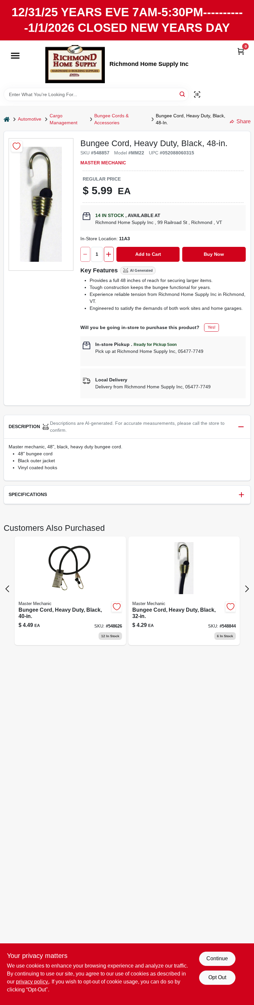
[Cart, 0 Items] (240, 51)
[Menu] (15, 55)
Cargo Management (63, 119)
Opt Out (217, 977)
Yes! (211, 327)
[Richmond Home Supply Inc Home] (75, 64)
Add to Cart (148, 254)
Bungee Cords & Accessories (111, 119)
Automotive (29, 119)
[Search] (183, 93)
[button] (127, 427)
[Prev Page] (7, 589)
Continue (217, 958)
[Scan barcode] (197, 94)
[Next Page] (247, 589)
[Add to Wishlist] (16, 146)
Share (243, 121)
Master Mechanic (103, 162)
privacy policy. (32, 981)
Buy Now (214, 254)
